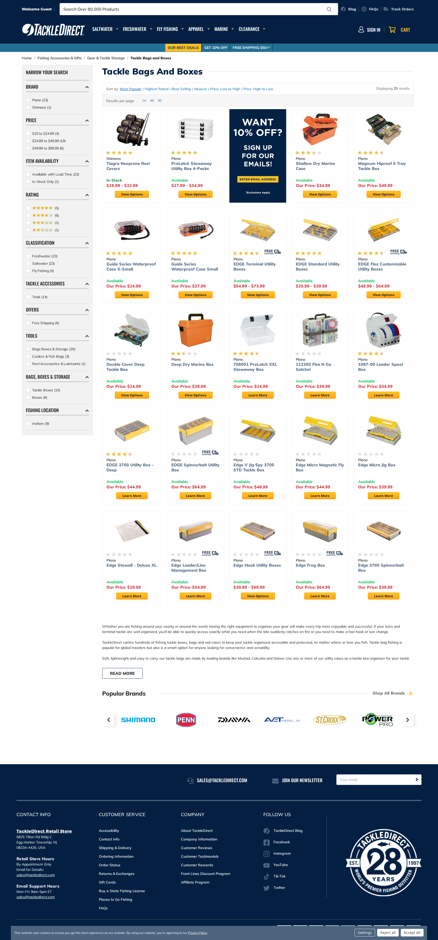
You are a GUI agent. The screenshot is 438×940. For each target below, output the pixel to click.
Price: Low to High (225, 89)
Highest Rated (156, 89)
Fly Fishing (167, 29)
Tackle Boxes (46, 390)
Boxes (39, 397)
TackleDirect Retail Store (44, 831)
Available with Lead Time (55, 174)
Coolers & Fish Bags (50, 356)
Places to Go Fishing (115, 899)
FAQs (103, 908)
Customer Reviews (196, 848)
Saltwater (102, 29)
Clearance (249, 29)
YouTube (280, 864)
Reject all (388, 932)
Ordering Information (116, 856)
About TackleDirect (197, 830)
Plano (40, 100)
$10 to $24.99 (45, 133)
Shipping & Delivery (115, 848)
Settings (365, 932)
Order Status (109, 865)
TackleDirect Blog (288, 830)
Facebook (281, 842)
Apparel (196, 29)
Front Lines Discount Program (205, 873)
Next (408, 720)
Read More (122, 673)
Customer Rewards (197, 865)
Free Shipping (45, 323)
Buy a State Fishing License (122, 891)
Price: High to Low (258, 89)
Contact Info (109, 839)
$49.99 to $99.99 (48, 148)
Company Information (199, 839)
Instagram (282, 853)
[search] (329, 9)
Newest (200, 89)
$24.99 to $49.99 (49, 141)
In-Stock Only (45, 181)
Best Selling (181, 89)
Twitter (279, 887)
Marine (221, 29)
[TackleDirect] (53, 29)
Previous (108, 720)
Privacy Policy (197, 933)
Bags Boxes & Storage (53, 349)
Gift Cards (107, 882)
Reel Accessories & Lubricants (58, 363)
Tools (39, 297)
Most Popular (130, 89)
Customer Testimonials (199, 856)
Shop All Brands (389, 693)
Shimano (41, 107)
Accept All (412, 932)
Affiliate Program (195, 882)
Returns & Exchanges (116, 873)
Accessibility (109, 830)
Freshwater (134, 29)
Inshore (40, 423)
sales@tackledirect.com (35, 875)
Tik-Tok (279, 876)
